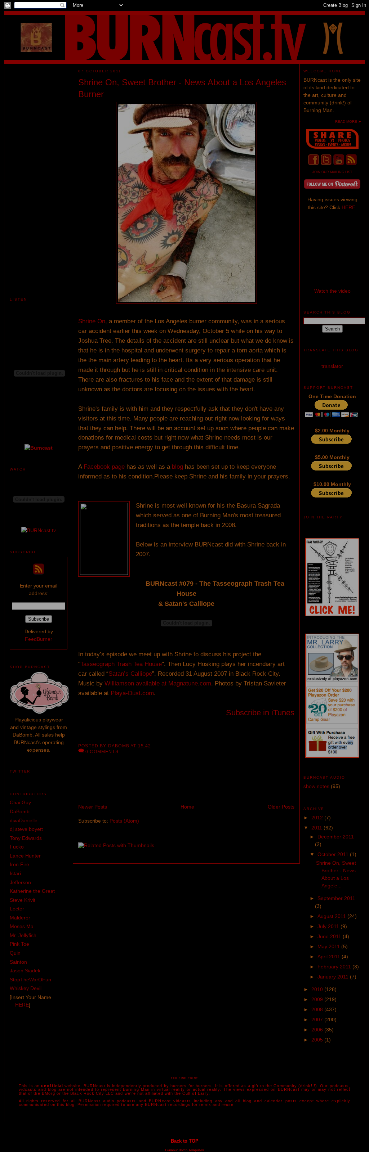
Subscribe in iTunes (260, 712)
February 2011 (334, 966)
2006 (317, 1029)
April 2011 (329, 956)
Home (187, 807)
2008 (317, 1009)
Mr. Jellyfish (23, 935)
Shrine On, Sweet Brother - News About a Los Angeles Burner (182, 88)
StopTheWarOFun (30, 979)
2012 (317, 817)
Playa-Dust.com (132, 693)
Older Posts (281, 807)
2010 (317, 989)
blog (178, 466)
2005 (317, 1040)
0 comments (102, 751)
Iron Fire (19, 864)
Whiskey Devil (25, 988)
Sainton (18, 962)
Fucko (17, 847)
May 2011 (329, 946)
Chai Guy (20, 802)
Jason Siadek (25, 970)
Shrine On (91, 321)
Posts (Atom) (124, 821)
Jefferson (20, 882)
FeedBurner (38, 639)
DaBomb (20, 811)
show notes (316, 786)
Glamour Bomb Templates (184, 1150)
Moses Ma (22, 926)
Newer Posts (92, 807)
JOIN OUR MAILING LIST (332, 172)
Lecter (17, 909)
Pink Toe (19, 944)
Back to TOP (185, 1141)
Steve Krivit (22, 900)
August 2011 (332, 916)
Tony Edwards (26, 838)
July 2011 (329, 926)
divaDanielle (23, 820)
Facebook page (104, 466)
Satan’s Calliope (130, 673)
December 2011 (335, 837)
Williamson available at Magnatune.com (158, 683)
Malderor (20, 918)
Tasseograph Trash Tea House (121, 664)
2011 (317, 828)
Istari (15, 873)
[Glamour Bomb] (39, 712)
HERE (22, 1005)
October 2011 (333, 854)
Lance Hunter (25, 856)
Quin (15, 953)
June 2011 (330, 936)
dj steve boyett (26, 829)
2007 (317, 1019)
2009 (317, 999)
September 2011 (336, 898)
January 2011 (333, 977)
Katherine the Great (32, 891)
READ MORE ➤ (348, 121)
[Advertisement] (38, 172)
